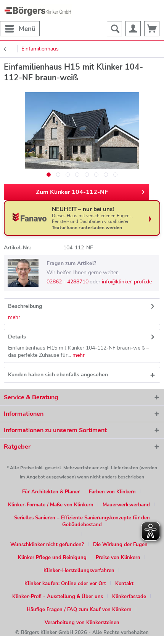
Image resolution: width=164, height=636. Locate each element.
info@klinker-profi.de (127, 281)
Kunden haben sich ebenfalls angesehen (58, 374)
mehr (14, 317)
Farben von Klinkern (112, 491)
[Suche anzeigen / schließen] (114, 28)
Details (17, 336)
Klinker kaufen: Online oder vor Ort (65, 583)
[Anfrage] (151, 28)
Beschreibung (25, 306)
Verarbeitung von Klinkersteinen (82, 622)
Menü (27, 28)
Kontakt (124, 583)
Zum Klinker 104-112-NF (72, 192)
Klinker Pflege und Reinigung (52, 557)
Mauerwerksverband (126, 504)
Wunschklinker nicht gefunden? (47, 544)
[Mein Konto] (133, 28)
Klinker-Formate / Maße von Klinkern (50, 504)
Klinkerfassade (129, 596)
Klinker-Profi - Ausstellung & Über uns (57, 596)
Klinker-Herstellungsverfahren (78, 570)
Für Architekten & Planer (51, 491)
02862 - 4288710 (67, 281)
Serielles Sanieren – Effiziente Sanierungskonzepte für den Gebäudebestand (82, 521)
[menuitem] (20, 28)
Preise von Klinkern (118, 557)
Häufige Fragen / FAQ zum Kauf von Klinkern (79, 609)
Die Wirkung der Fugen (120, 544)
